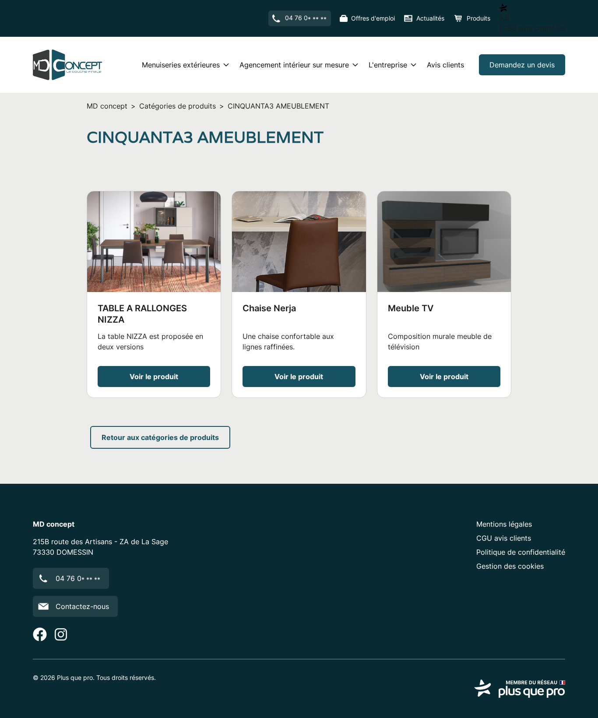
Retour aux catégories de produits (160, 437)
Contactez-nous (82, 606)
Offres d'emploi (373, 18)
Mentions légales (504, 524)
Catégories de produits (177, 105)
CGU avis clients (503, 538)
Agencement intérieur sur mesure (294, 64)
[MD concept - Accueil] (67, 65)
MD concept (107, 105)
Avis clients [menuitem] (445, 64)
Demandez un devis (522, 64)
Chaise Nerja (269, 308)
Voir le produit (154, 376)
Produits (478, 18)
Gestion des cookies (510, 566)
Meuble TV (410, 308)
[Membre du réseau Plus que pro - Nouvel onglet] (519, 688)
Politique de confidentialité (520, 552)
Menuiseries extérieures (181, 64)
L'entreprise (388, 64)
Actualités (430, 18)
